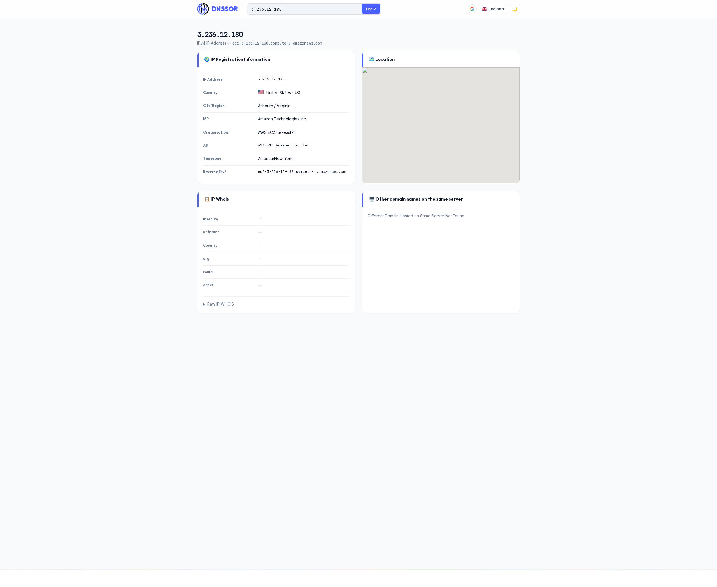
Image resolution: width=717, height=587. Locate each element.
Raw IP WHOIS (220, 304)
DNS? (371, 9)
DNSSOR (225, 9)
